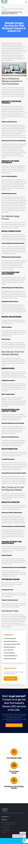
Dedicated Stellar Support (10, 658)
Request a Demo (10, 678)
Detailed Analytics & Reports (10, 655)
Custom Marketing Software (10, 641)
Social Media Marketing (9, 652)
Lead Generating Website (10, 638)
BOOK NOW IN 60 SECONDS (14, 725)
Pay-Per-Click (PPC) (8, 650)
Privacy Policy (6, 828)
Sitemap (4, 832)
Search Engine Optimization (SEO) (12, 644)
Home (3, 7)
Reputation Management (9, 647)
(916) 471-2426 (6, 826)
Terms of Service (6, 830)
